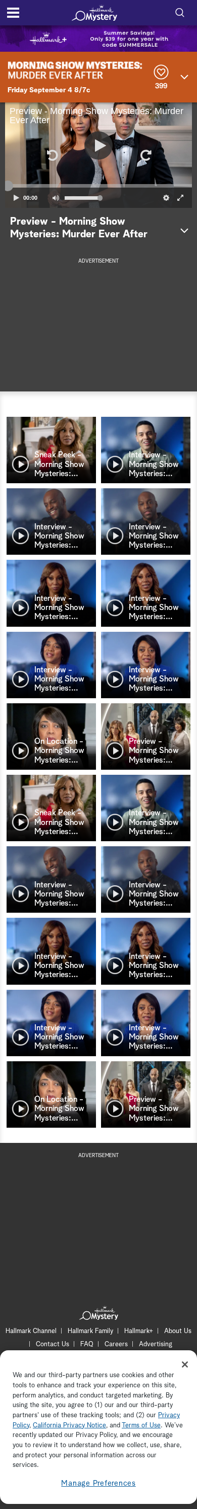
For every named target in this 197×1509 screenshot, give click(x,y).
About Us (177, 1331)
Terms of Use (141, 1425)
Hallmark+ (138, 1331)
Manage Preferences (98, 1483)
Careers (116, 1344)
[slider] (98, 186)
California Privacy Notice (69, 1425)
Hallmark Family (90, 1331)
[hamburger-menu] (13, 13)
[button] (51, 155)
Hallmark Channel (31, 1331)
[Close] (185, 1364)
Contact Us (52, 1344)
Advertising (155, 1344)
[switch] (55, 197)
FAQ (86, 1344)
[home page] (94, 13)
